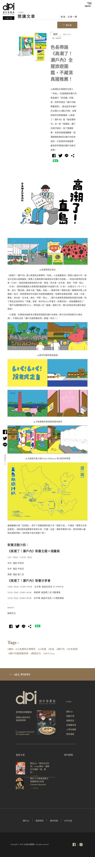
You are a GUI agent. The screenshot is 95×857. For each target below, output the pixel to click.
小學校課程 (71, 729)
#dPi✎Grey (49, 653)
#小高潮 (42, 649)
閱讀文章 (70, 716)
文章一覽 (72, 17)
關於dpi (69, 712)
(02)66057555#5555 (26, 732)
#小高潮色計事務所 (26, 649)
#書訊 (10, 649)
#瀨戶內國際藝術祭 (18, 653)
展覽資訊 (70, 721)
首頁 (63, 17)
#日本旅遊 (72, 649)
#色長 (51, 649)
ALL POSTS (21, 674)
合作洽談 (68, 821)
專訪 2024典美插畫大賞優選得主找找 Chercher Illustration (39, 781)
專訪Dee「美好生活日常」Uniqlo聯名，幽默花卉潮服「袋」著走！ (39, 767)
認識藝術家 (71, 725)
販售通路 (70, 734)
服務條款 (40, 821)
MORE (35, 776)
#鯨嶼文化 (36, 653)
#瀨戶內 (61, 649)
